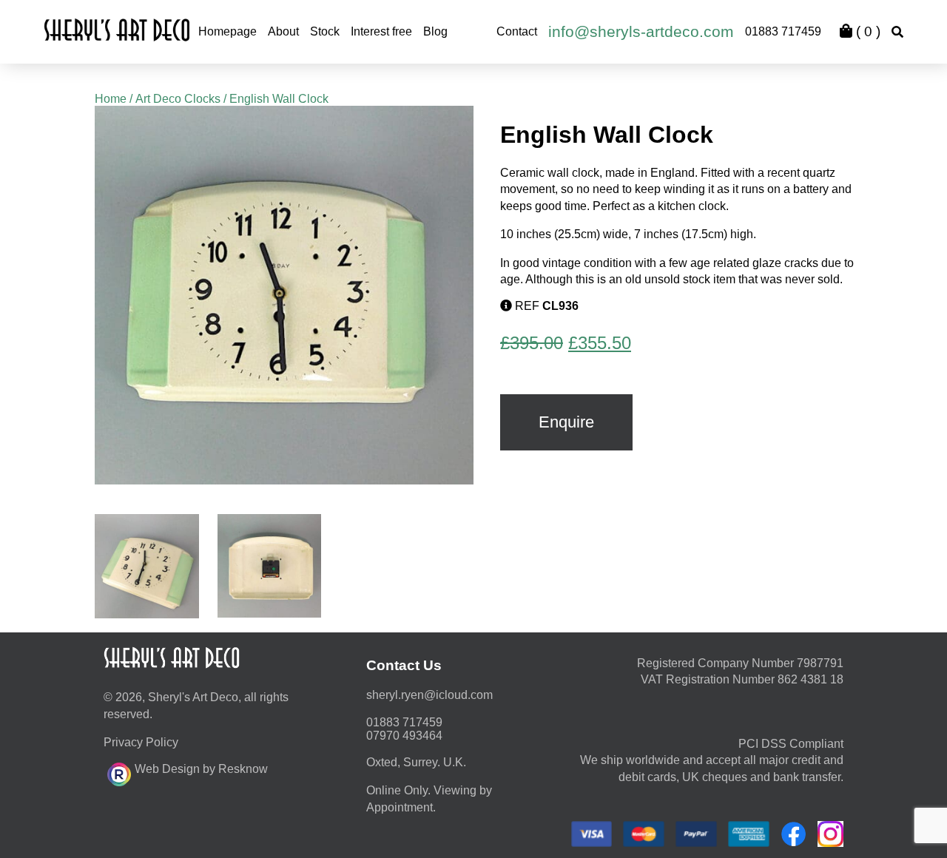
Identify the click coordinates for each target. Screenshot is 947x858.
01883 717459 (783, 31)
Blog (435, 31)
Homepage (227, 31)
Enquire (566, 422)
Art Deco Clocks (177, 98)
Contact (516, 31)
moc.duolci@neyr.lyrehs (429, 695)
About (283, 31)
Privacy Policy (141, 742)
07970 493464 (404, 735)
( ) (866, 31)
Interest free (381, 31)
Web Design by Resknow (201, 769)
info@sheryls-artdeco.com (641, 31)
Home (111, 98)
